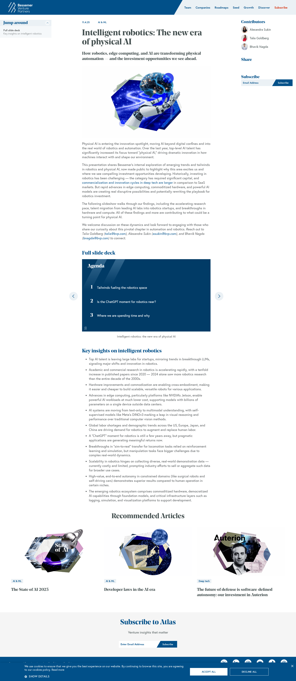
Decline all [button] (249, 671)
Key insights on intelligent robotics (22, 33)
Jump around (15, 23)
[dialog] (148, 671)
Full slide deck (11, 30)
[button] (104, 676)
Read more (58, 669)
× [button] (292, 666)
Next (219, 296)
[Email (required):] (256, 83)
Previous (73, 296)
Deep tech (204, 581)
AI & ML (102, 22)
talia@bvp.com (115, 234)
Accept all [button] (209, 671)
